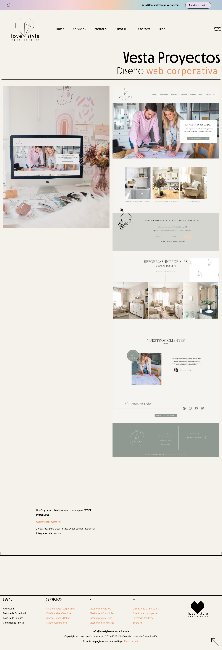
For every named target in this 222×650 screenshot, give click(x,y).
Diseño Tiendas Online (58, 617)
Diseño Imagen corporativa (60, 608)
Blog (162, 28)
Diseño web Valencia (100, 608)
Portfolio (101, 28)
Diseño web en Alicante (102, 622)
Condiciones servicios (14, 622)
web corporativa (182, 71)
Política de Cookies (13, 617)
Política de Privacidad (14, 613)
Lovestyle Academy (143, 617)
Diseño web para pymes (145, 613)
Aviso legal (8, 608)
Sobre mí (137, 622)
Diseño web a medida (101, 617)
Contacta (144, 28)
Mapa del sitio (131, 641)
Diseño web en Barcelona (146, 608)
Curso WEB (123, 28)
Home (60, 28)
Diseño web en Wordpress (60, 613)
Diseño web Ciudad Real (102, 613)
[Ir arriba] (215, 642)
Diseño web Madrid (56, 622)
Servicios (79, 28)
